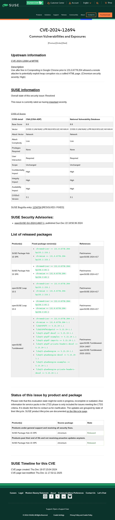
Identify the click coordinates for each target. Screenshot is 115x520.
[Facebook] (51, 496)
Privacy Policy (75, 515)
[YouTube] (45, 496)
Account (75, 3)
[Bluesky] (70, 496)
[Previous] (52, 43)
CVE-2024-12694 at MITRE (25, 61)
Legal (21, 493)
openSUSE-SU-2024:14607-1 (29, 223)
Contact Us (91, 15)
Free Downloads (105, 15)
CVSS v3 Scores (18, 114)
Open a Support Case (61, 509)
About (53, 493)
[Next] (64, 43)
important (53, 102)
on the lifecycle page (77, 411)
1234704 (37, 207)
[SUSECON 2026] (35, 3)
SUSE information (25, 90)
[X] (57, 496)
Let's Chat (101, 493)
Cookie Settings (58, 515)
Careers (13, 493)
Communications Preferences (71, 493)
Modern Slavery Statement (36, 493)
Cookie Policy (87, 515)
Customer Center (57, 3)
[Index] (59, 43)
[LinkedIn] (64, 496)
